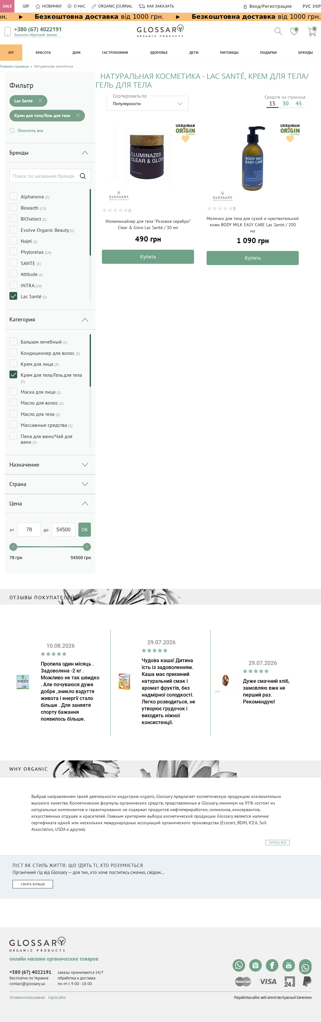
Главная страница (14, 66)
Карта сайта (56, 997)
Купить (148, 256)
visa (267, 981)
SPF (11, 52)
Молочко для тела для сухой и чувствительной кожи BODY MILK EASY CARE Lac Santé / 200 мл (253, 225)
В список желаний (185, 138)
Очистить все (30, 130)
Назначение (24, 464)
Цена (15, 503)
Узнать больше (33, 884)
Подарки (268, 52)
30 (285, 103)
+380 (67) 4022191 (38, 29)
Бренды (305, 52)
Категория (22, 319)
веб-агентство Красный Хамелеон (286, 997)
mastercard (243, 982)
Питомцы (229, 52)
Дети (193, 52)
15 (272, 103)
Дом (76, 52)
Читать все (277, 843)
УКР (317, 6)
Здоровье (159, 52)
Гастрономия (115, 52)
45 (299, 103)
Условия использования (27, 997)
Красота (43, 52)
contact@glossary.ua (27, 983)
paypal (307, 981)
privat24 (289, 981)
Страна (17, 484)
